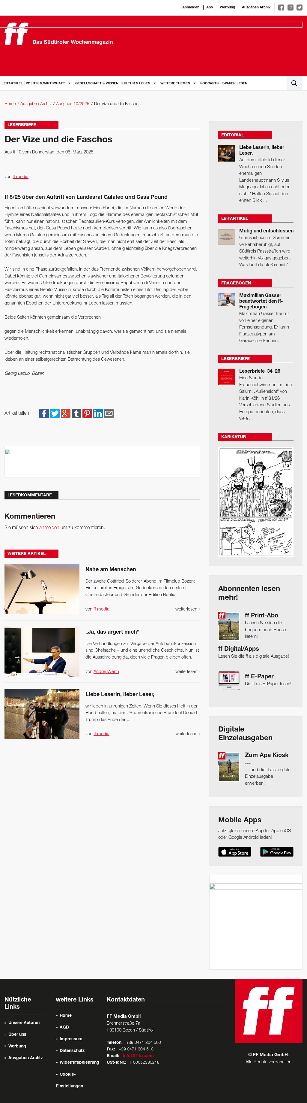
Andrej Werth (106, 672)
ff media (20, 177)
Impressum (71, 1039)
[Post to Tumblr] (76, 413)
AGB (64, 1028)
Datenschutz (72, 1051)
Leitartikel (12, 83)
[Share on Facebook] (44, 413)
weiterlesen (187, 609)
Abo (209, 7)
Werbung (227, 7)
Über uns (17, 1035)
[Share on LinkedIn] (98, 413)
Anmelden (190, 7)
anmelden (49, 528)
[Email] (109, 413)
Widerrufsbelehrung (79, 1063)
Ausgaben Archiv (256, 7)
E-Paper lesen (234, 83)
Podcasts (209, 83)
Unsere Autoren (24, 1023)
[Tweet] (55, 413)
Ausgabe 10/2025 (72, 104)
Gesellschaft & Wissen (96, 83)
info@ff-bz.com (138, 1056)
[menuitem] (12, 83)
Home (10, 104)
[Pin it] (87, 413)
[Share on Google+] (65, 413)
